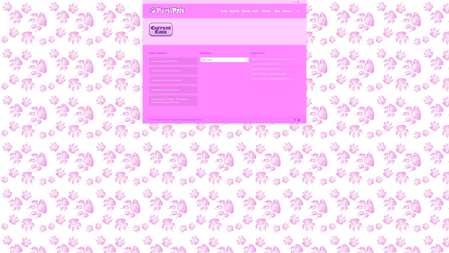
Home (224, 11)
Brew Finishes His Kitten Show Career (266, 69)
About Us (234, 11)
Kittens (266, 11)
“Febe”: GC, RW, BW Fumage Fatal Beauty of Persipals (272, 79)
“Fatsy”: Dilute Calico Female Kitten (265, 64)
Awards (246, 11)
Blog (277, 11)
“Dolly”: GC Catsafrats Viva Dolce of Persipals (269, 74)
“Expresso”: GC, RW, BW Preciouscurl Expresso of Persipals (274, 59)
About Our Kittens (170, 61)
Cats (255, 11)
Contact (286, 11)
